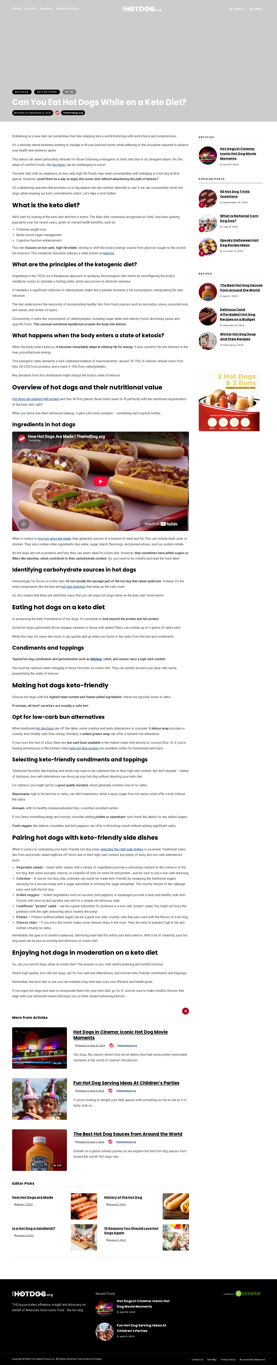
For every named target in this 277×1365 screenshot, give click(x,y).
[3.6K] (39, 1119)
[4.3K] (39, 1170)
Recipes (46, 8)
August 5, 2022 (117, 1204)
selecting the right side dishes (121, 849)
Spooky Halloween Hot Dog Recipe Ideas (239, 242)
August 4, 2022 (25, 1235)
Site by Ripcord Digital (89, 1359)
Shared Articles (67, 8)
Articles (30, 8)
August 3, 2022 (117, 1240)
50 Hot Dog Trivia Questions (235, 194)
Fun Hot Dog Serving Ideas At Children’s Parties (126, 1083)
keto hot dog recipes (84, 748)
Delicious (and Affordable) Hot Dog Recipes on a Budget (237, 314)
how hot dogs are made (54, 539)
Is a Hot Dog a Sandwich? (33, 1228)
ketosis (108, 253)
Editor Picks (47, 92)
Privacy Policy (228, 1359)
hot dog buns (45, 728)
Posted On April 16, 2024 (91, 1045)
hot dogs (58, 165)
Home (16, 8)
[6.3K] (39, 1067)
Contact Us (197, 1359)
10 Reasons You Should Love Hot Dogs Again (131, 1230)
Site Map (212, 1359)
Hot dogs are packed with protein (35, 399)
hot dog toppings (73, 587)
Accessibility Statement (252, 1359)
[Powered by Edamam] (242, 1296)
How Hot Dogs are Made (32, 1197)
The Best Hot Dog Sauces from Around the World (127, 1134)
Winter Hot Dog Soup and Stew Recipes (238, 336)
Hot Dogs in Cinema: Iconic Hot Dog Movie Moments (120, 1035)
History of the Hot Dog (123, 1197)
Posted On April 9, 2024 (90, 1090)
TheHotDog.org (73, 112)
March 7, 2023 (24, 1204)
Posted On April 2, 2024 (90, 1142)
